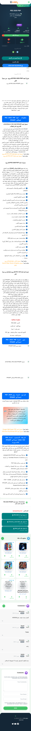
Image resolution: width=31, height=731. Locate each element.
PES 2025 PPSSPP (6, 100)
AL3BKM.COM (18, 718)
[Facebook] (18, 724)
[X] (15, 52)
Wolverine (21, 611)
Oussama (21, 640)
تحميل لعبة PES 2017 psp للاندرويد (12, 156)
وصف (27, 70)
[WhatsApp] (13, 52)
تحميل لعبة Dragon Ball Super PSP (12, 429)
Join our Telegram (14, 65)
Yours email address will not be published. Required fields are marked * (16, 678)
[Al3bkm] (14, 2)
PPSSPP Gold (13, 172)
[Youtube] (15, 724)
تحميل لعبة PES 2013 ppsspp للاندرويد (12, 154)
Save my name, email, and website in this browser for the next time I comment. (16, 703)
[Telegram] (17, 52)
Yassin (22, 625)
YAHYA (22, 654)
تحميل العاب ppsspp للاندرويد (12, 261)
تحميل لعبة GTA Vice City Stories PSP (12, 431)
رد (2, 620)
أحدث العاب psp (7, 31)
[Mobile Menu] (28, 2)
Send (15, 708)
